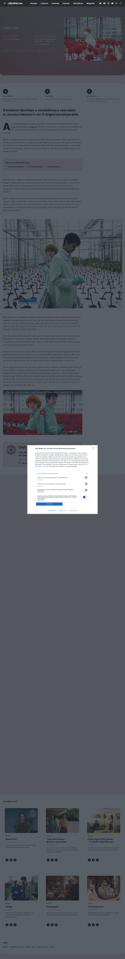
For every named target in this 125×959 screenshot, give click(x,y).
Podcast (66, 3)
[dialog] (62, 479)
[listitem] (62, 473)
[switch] (85, 477)
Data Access (62, 510)
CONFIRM (49, 504)
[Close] (94, 448)
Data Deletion (52, 510)
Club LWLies (78, 3)
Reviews (33, 3)
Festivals (55, 3)
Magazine (91, 3)
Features (44, 3)
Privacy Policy (73, 510)
